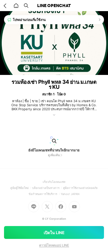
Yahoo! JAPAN (70, 194)
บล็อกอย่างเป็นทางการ (47, 188)
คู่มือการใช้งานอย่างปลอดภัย (80, 188)
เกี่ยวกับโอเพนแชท (54, 182)
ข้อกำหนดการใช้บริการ (45, 194)
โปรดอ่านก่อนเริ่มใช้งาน (29, 20)
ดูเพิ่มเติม (54, 155)
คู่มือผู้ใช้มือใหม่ (21, 188)
